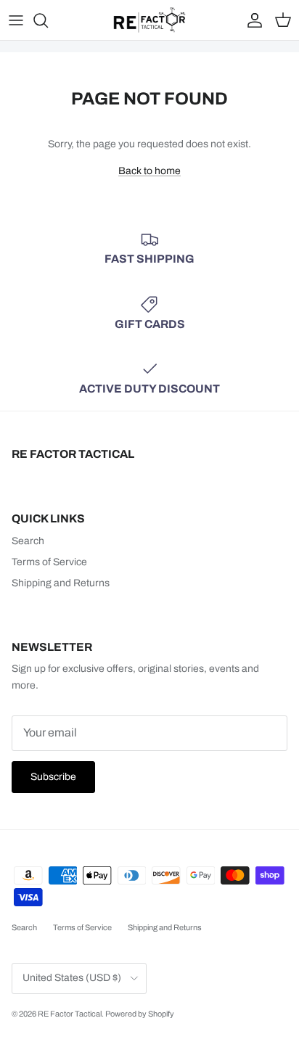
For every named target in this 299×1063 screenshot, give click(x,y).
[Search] (48, 20)
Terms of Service (49, 562)
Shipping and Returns (61, 583)
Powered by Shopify (139, 1013)
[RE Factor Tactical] (149, 20)
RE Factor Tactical (70, 1013)
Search (28, 540)
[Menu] (16, 20)
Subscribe (53, 776)
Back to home (149, 170)
